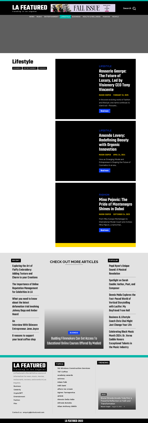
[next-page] (99, 245)
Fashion (42, 68)
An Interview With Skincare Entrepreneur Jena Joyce (25, 325)
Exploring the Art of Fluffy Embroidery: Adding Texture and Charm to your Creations (25, 272)
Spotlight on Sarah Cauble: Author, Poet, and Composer (122, 284)
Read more (105, 111)
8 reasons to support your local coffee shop (24, 337)
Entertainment (30, 68)
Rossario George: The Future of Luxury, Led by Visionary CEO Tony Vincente (114, 80)
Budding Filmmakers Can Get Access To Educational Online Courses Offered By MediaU (74, 341)
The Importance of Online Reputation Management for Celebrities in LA (25, 288)
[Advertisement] (74, 36)
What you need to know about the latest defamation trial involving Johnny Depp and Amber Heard (25, 307)
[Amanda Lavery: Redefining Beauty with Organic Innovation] (75, 151)
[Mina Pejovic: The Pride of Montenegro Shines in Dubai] (75, 213)
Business (17, 68)
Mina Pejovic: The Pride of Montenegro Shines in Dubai (115, 204)
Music (104, 394)
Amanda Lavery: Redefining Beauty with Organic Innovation (114, 142)
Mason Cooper (105, 95)
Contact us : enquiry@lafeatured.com (28, 412)
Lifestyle (105, 66)
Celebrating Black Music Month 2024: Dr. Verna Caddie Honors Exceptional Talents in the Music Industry (121, 339)
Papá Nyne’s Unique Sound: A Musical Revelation (119, 270)
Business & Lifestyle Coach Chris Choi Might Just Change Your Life (121, 321)
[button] (130, 8)
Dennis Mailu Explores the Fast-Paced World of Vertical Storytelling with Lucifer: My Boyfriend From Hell (122, 303)
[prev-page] (91, 245)
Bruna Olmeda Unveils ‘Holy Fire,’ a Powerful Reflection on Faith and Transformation (116, 401)
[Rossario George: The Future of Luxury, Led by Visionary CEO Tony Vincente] (75, 89)
